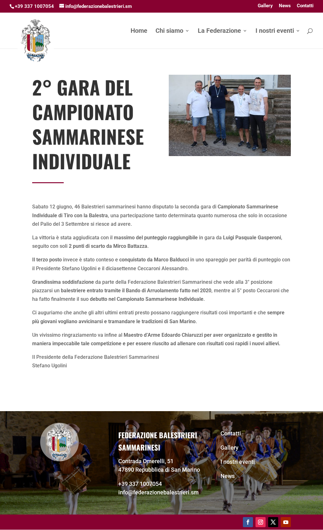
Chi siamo (169, 31)
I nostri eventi (274, 31)
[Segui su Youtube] (286, 522)
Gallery (265, 6)
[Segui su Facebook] (248, 522)
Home (139, 31)
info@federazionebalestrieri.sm (158, 492)
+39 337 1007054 (140, 483)
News (285, 6)
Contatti (305, 6)
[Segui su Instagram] (260, 522)
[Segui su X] (273, 522)
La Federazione (219, 31)
